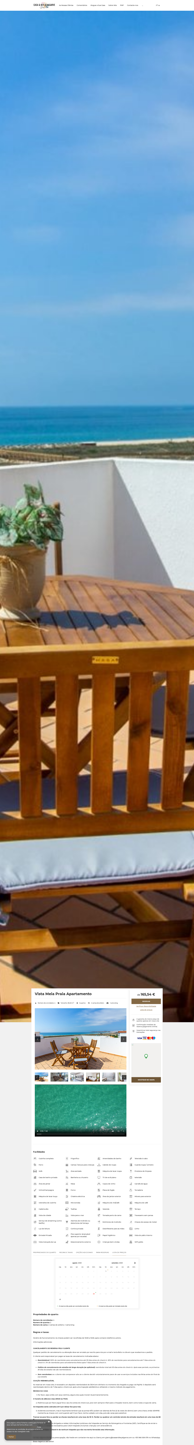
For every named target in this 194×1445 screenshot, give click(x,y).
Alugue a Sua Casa (97, 5)
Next (123, 1039)
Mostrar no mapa (146, 1080)
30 (94, 1294)
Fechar (11, 1437)
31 (60, 1299)
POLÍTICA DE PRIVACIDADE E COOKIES (21, 1427)
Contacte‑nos (132, 5)
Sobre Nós (112, 5)
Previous (37, 1039)
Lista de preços (146, 1010)
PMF (122, 5)
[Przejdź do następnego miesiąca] (135, 1263)
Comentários (82, 5)
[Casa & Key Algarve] (44, 5)
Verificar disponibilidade (146, 1006)
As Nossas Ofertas (66, 5)
